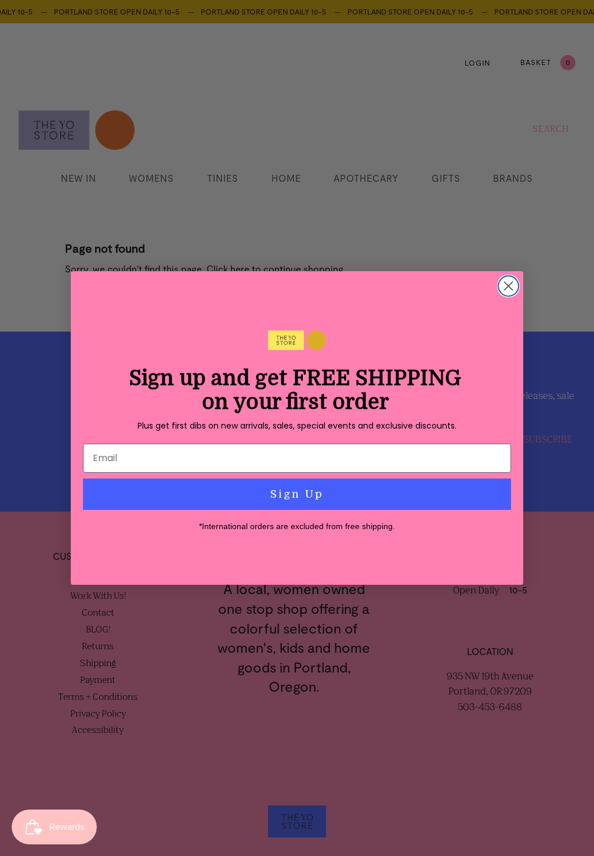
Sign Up (297, 494)
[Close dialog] (508, 286)
